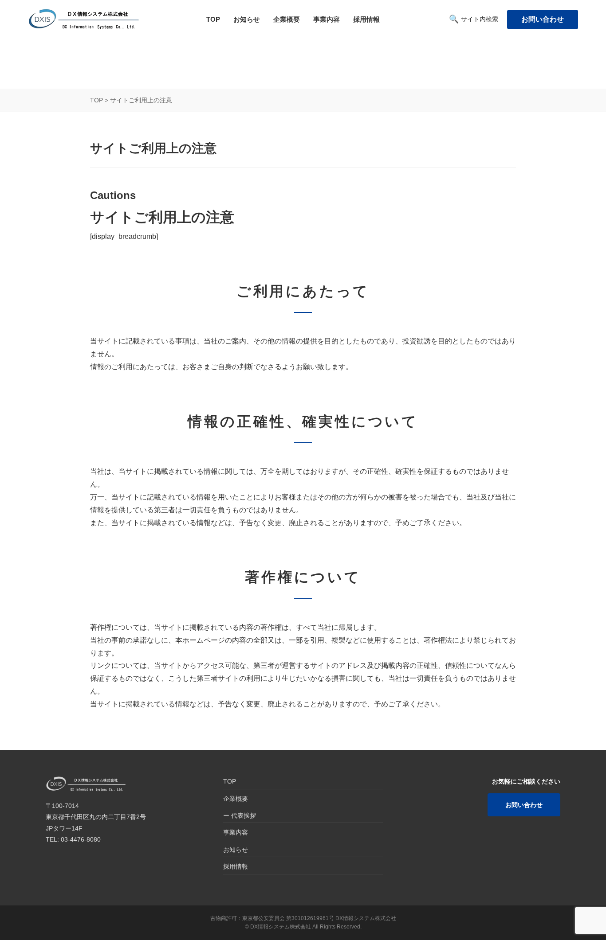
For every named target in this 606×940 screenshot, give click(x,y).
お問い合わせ (542, 19)
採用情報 (366, 19)
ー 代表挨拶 (239, 815)
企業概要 (286, 19)
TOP (213, 19)
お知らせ (246, 19)
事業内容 (326, 19)
